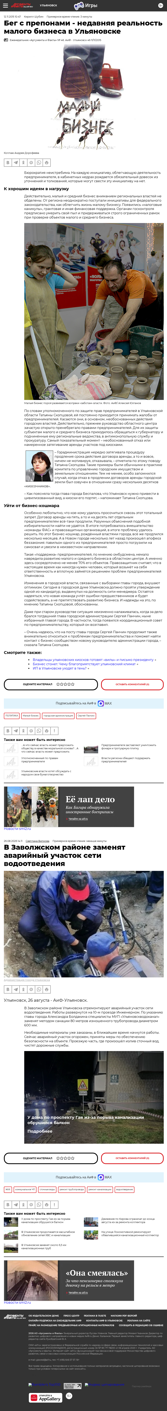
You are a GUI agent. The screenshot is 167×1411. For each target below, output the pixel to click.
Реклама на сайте (138, 1320)
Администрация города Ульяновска (27, 979)
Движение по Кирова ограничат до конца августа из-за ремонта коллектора (128, 1220)
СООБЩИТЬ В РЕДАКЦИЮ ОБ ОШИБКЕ (141, 1325)
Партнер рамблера (141, 1386)
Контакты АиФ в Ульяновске (104, 1320)
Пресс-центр (71, 1315)
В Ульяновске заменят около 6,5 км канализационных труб (43, 1246)
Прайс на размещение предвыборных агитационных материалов (71, 1325)
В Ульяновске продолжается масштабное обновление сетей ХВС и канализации (48, 1233)
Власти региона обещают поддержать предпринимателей (125, 760)
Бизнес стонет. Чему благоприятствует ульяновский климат (84, 664)
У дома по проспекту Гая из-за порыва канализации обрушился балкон (85, 1120)
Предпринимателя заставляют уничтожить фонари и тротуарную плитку (128, 747)
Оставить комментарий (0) (132, 684)
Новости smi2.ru (17, 829)
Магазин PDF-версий (124, 1315)
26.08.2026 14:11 (13, 841)
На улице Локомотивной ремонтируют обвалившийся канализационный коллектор (130, 1233)
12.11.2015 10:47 (12, 16)
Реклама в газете (95, 1315)
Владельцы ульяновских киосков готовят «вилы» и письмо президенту (93, 660)
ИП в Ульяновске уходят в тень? (60, 668)
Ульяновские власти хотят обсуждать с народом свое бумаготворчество (46, 773)
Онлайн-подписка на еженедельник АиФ (55, 1320)
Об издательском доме (44, 1315)
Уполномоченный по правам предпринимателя (39, 760)
